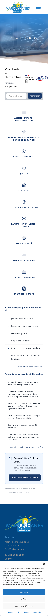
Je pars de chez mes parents (23, 326)
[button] (44, 564)
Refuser (24, 599)
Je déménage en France (20, 318)
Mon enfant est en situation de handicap (24, 357)
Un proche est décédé (20, 340)
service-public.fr (29, 489)
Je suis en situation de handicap (24, 348)
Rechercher (35, 96)
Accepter (24, 592)
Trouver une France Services (26, 477)
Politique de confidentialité (31, 612)
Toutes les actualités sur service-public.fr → (26, 447)
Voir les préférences (24, 606)
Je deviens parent (18, 333)
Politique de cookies (13, 612)
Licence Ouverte (23, 492)
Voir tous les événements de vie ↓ (30, 367)
